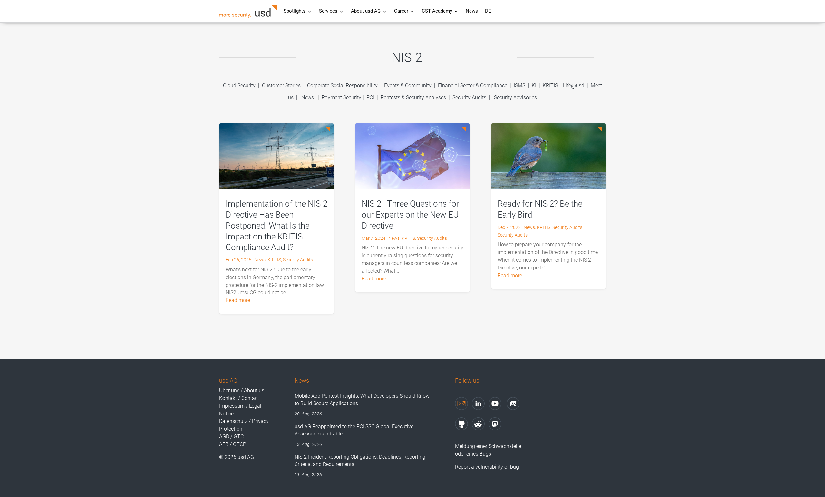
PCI (370, 97)
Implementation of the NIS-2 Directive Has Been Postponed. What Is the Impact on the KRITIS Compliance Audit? (276, 225)
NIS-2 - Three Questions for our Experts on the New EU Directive (410, 214)
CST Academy (437, 11)
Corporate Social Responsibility (342, 86)
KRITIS (550, 86)
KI (534, 86)
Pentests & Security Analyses (413, 97)
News (472, 11)
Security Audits (469, 97)
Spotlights (295, 11)
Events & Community (408, 86)
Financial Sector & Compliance (472, 86)
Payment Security (341, 97)
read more (238, 300)
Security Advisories (515, 97)
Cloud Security (240, 86)
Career (401, 11)
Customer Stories (281, 86)
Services (328, 11)
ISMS (519, 86)
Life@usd (573, 86)
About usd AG (366, 11)
